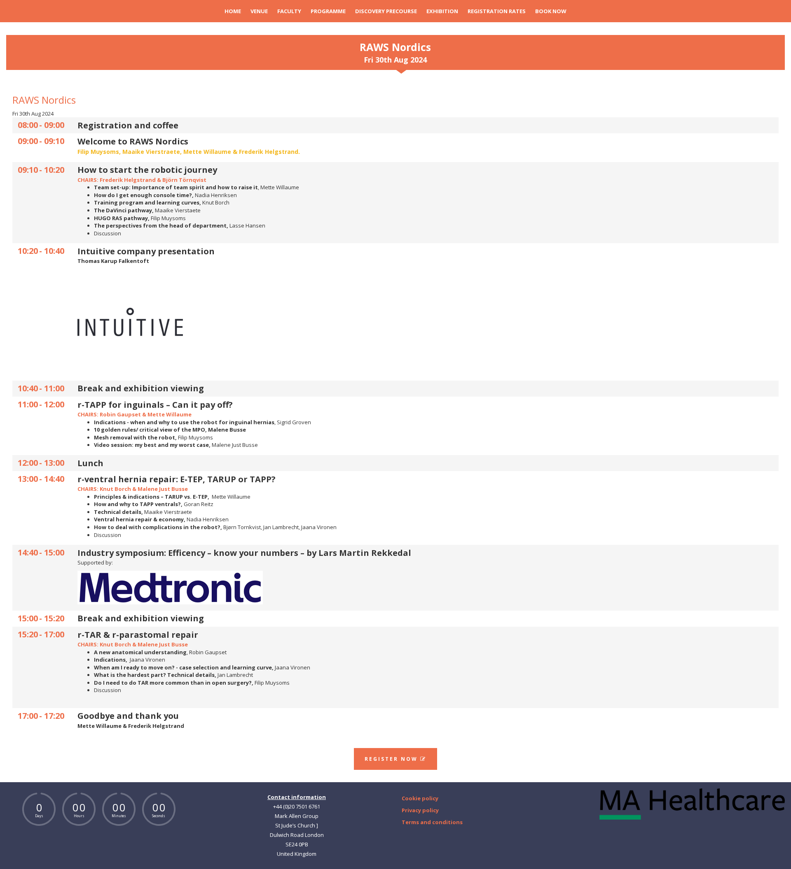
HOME (233, 11)
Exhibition (442, 11)
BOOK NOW (550, 11)
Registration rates (497, 11)
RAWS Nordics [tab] (395, 52)
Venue (259, 11)
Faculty (289, 11)
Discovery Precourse (386, 11)
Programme (328, 11)
